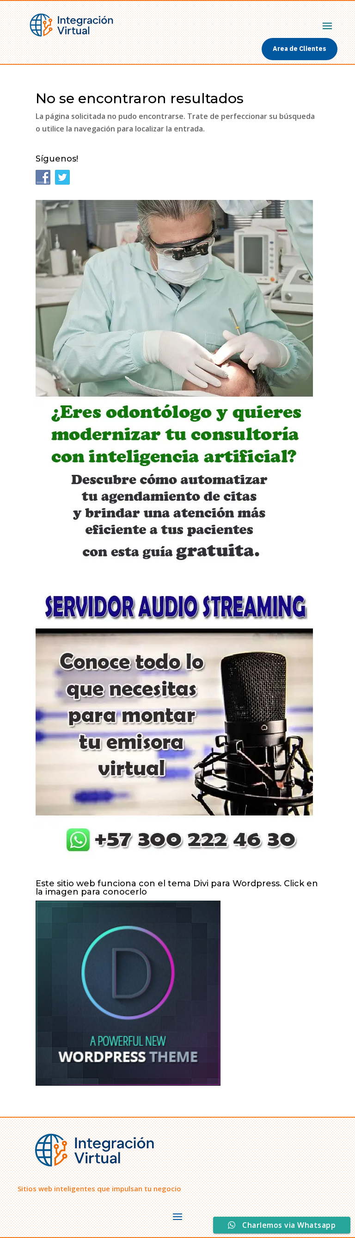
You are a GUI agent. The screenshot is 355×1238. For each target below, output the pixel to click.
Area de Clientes (299, 48)
